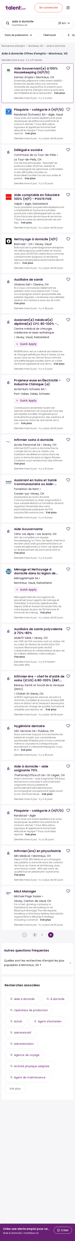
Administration (24, 1044)
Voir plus (59, 93)
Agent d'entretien (50, 1021)
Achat (18, 1021)
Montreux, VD (35, 46)
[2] (50, 935)
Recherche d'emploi (13, 46)
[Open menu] (68, 7)
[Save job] (68, 68)
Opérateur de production (31, 1010)
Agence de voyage (26, 1055)
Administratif (22, 1033)
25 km (62, 23)
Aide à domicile (24, 999)
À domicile (57, 999)
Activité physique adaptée (31, 1066)
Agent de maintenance (30, 1077)
